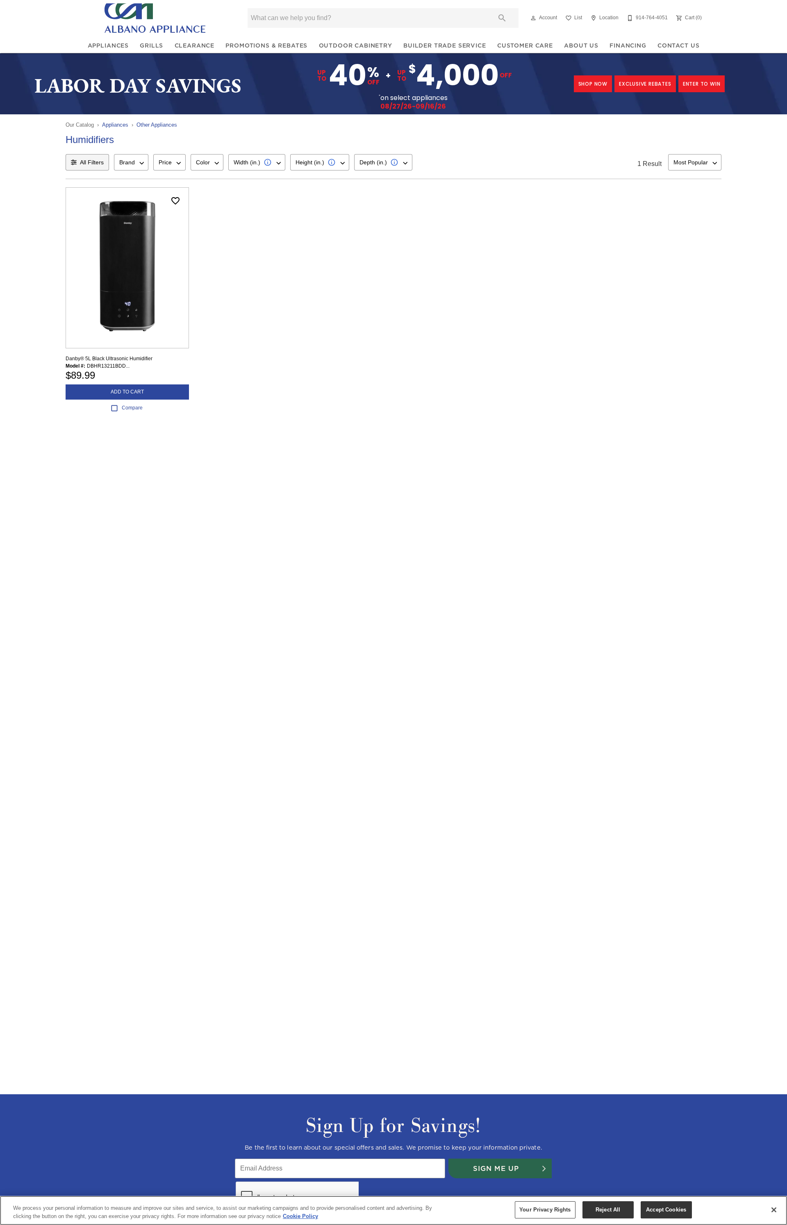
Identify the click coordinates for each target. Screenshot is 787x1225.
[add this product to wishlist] (175, 201)
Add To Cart (127, 392)
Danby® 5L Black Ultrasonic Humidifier (109, 358)
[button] (533, 18)
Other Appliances (156, 125)
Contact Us (678, 45)
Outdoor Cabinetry (355, 45)
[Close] (774, 1210)
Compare (132, 408)
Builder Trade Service (444, 45)
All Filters (92, 162)
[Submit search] (502, 18)
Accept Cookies (666, 1210)
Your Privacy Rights (545, 1210)
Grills (151, 45)
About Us (581, 45)
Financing (628, 45)
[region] (393, 1210)
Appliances (108, 45)
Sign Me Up (496, 1168)
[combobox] (131, 162)
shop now (592, 83)
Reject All (608, 1210)
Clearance (195, 45)
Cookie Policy (300, 1216)
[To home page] (154, 18)
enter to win (702, 83)
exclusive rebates (645, 83)
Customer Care (525, 45)
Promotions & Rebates (266, 45)
